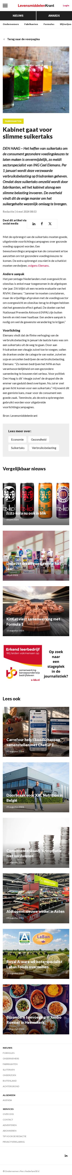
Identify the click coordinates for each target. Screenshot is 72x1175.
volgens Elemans (38, 265)
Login (66, 5)
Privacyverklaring (14, 1141)
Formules (49, 24)
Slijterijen (65, 24)
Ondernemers (11, 24)
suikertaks (18, 447)
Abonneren (9, 1130)
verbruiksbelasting (44, 447)
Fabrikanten (31, 24)
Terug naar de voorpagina (23, 39)
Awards (54, 15)
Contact (8, 1119)
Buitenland (9, 1080)
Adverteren (10, 1125)
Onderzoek (9, 1075)
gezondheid (38, 439)
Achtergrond (11, 1086)
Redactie (8, 211)
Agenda (7, 1100)
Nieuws (18, 15)
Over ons (8, 1114)
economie (17, 439)
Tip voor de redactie (14, 1136)
